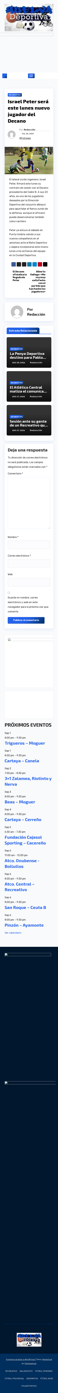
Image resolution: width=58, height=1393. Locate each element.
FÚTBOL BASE (46, 1378)
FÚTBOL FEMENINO (44, 1371)
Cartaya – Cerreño (23, 819)
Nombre (13, 537)
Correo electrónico (19, 555)
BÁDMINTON (32, 1378)
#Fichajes (25, 138)
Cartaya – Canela (22, 760)
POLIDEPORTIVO (29, 1386)
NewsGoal (47, 1359)
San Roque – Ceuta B (25, 907)
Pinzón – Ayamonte (24, 925)
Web (10, 574)
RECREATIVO (15, 95)
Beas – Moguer (20, 801)
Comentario (15, 473)
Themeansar (30, 1363)
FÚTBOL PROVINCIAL (14, 1378)
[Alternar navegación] (31, 75)
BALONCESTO (26, 1371)
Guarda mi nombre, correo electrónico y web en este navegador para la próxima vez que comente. (28, 604)
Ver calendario (13, 932)
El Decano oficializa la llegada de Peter (20, 276)
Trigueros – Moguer (25, 743)
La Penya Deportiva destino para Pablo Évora (27, 357)
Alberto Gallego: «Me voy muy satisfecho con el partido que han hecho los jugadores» (37, 281)
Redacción (29, 129)
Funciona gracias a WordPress (20, 1359)
